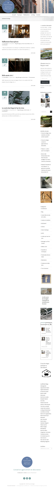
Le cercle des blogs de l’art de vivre (13, 108)
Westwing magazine (44, 441)
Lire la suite (33, 52)
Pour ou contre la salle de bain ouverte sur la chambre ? (48, 341)
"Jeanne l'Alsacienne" (32, 472)
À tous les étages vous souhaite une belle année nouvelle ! (46, 134)
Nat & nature (43, 421)
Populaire (43, 324)
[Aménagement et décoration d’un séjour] (42, 105)
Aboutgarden (43, 386)
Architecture (44, 208)
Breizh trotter (43, 393)
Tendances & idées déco (45, 264)
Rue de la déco (43, 430)
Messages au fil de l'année (22, 43)
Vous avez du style (44, 439)
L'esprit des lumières (45, 408)
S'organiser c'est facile (45, 432)
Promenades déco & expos (45, 255)
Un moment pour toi (44, 436)
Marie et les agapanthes (45, 413)
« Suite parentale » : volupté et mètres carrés (48, 353)
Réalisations (44, 260)
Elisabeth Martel (44, 399)
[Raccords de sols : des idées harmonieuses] (43, 328)
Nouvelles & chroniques (44, 250)
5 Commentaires (32, 77)
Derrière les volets (44, 397)
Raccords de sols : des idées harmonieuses (48, 330)
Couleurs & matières (45, 220)
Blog (16, 43)
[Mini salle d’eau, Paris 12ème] (42, 100)
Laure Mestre (5, 43)
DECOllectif (43, 223)
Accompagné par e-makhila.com (23, 485)
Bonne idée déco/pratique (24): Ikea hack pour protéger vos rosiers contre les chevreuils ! (46, 157)
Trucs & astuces (44, 268)
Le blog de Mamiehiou (45, 410)
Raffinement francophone (10, 42)
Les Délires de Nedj (44, 412)
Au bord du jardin (44, 391)
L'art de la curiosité (44, 406)
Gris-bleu (42, 400)
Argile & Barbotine (44, 389)
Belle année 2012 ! (7, 75)
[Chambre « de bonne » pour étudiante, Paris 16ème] (42, 95)
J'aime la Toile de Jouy (45, 404)
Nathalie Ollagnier (44, 423)
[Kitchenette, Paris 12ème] (47, 100)
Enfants (43, 226)
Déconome (42, 395)
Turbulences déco (44, 434)
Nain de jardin (43, 419)
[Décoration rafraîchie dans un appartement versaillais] (47, 95)
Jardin (42, 233)
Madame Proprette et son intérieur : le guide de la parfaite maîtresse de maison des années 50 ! (46, 168)
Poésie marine (43, 424)
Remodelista (43, 428)
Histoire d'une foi (44, 402)
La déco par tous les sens (45, 237)
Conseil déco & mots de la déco (45, 216)
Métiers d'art (29, 43)
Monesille (42, 417)
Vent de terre (43, 437)
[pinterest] (30, 478)
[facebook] (24, 478)
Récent (47, 324)
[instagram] (27, 478)
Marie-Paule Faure (44, 415)
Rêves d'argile (43, 426)
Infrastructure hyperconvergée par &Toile (39, 485)
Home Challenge (45, 230)
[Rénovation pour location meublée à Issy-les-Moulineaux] (47, 105)
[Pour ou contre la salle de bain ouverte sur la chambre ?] (43, 338)
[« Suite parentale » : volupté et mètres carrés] (43, 351)
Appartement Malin (44, 387)
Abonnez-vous (45, 82)
